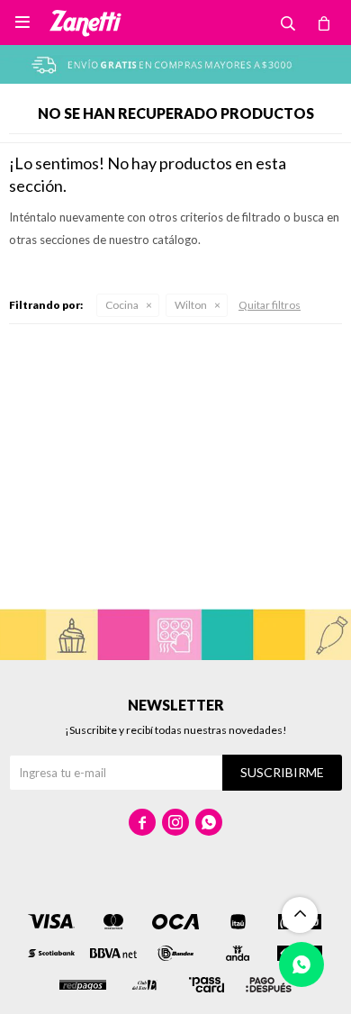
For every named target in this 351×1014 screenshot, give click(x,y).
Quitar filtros (269, 305)
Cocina (122, 305)
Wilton (191, 305)
